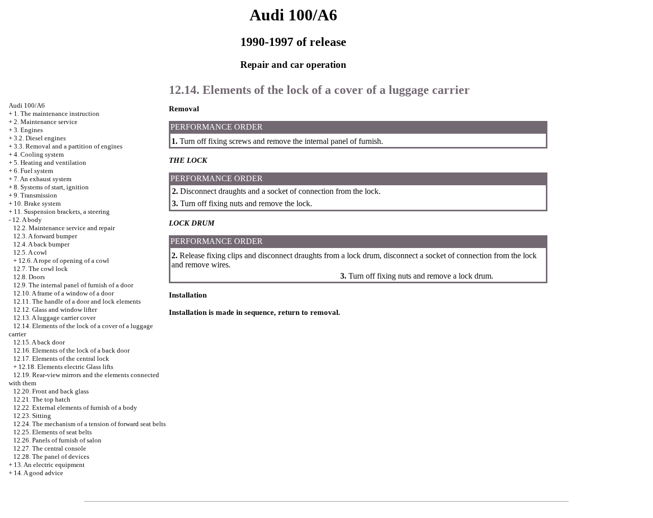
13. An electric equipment (49, 464)
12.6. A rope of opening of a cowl (63, 260)
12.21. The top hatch (41, 399)
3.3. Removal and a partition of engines (68, 146)
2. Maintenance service (46, 122)
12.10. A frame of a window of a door (63, 293)
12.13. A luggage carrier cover (54, 318)
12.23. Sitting (32, 416)
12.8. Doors (29, 277)
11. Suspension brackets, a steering (62, 211)
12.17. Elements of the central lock (61, 358)
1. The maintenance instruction (56, 113)
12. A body (27, 220)
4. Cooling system (39, 154)
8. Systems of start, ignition (51, 187)
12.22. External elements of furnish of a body (75, 407)
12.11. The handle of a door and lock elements (77, 301)
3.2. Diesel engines (40, 138)
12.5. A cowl (30, 252)
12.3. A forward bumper (45, 236)
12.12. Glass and (55, 309)
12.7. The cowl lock (40, 269)
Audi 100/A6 (27, 105)
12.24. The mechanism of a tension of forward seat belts (89, 424)
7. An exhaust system (42, 179)
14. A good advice (38, 473)
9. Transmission (35, 195)
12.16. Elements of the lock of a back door (71, 350)
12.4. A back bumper (41, 244)
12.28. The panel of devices (51, 456)
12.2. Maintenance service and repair (64, 228)
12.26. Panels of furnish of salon (57, 440)
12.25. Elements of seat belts (52, 432)
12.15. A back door (39, 342)
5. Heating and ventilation (50, 162)
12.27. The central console (49, 448)
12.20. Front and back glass (51, 391)
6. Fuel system (33, 171)
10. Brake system (37, 203)
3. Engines (28, 130)
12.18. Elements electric (65, 367)
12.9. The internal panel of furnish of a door (73, 285)
